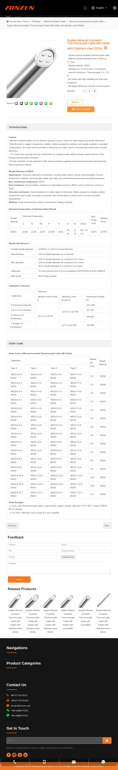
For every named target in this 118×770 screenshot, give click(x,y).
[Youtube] (25, 755)
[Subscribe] (107, 740)
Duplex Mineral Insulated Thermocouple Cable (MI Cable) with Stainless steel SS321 (50, 621)
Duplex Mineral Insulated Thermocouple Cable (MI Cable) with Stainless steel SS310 (15, 621)
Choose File (68, 557)
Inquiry (75, 102)
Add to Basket (83, 109)
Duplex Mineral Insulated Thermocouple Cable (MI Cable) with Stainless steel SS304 (33, 621)
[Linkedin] (14, 755)
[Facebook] (8, 755)
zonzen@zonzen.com (21, 706)
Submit (19, 579)
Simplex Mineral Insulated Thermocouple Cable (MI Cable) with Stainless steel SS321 (103, 621)
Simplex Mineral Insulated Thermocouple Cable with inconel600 (85, 617)
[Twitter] (20, 755)
